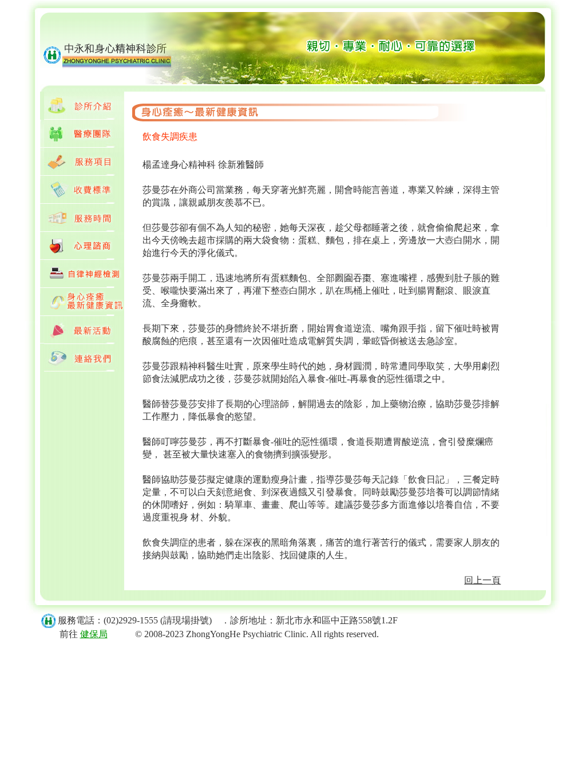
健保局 (94, 634)
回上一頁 (482, 580)
